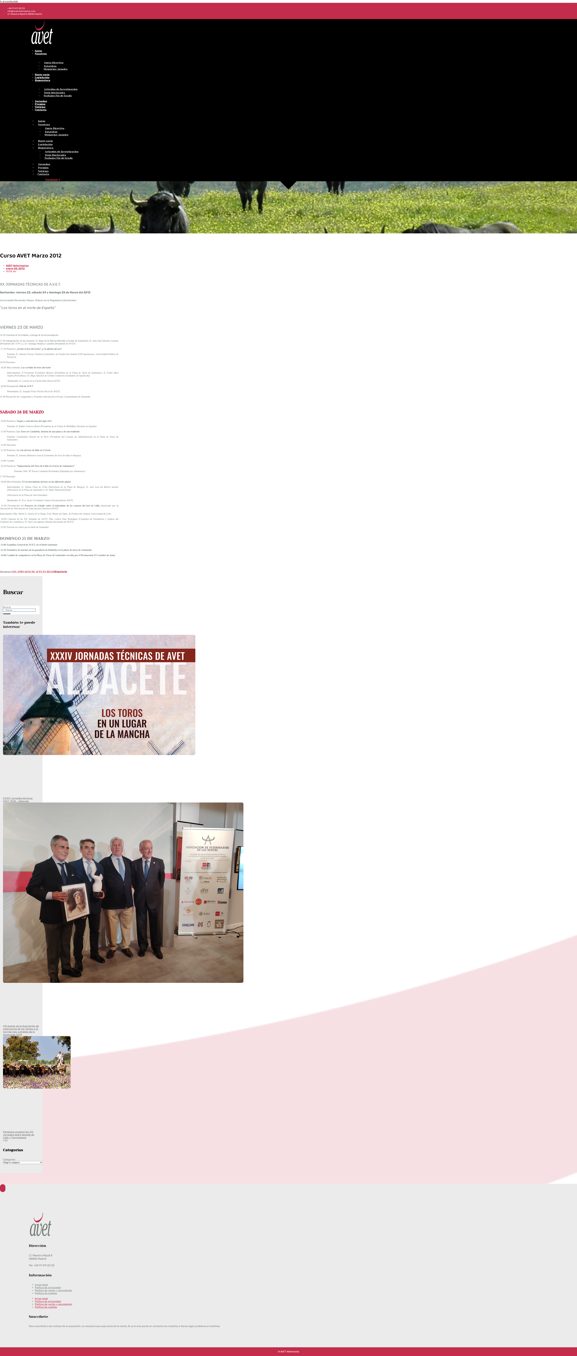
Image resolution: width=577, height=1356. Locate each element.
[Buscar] (7, 613)
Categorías (9, 1159)
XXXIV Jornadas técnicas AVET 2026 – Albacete (18, 800)
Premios (40, 104)
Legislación (42, 77)
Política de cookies (46, 1293)
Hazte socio (42, 74)
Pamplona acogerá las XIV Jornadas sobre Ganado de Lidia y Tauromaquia (18, 1134)
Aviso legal (41, 1298)
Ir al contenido (9, 1)
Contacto (40, 109)
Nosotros (41, 53)
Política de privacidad (48, 1301)
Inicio (38, 50)
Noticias (40, 106)
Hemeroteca (42, 80)
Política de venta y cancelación (53, 1304)
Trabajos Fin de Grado (58, 95)
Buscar (7, 607)
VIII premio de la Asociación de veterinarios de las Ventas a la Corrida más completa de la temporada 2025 (21, 1030)
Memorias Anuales (55, 69)
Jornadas (41, 101)
